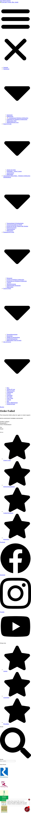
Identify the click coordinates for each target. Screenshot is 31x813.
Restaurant (9, 278)
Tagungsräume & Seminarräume (15, 223)
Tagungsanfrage (11, 229)
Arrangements (10, 173)
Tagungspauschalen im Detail (14, 224)
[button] (15, 34)
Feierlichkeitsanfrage (12, 339)
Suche (1, 726)
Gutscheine (9, 395)
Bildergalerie (10, 174)
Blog (8, 388)
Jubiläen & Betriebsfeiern (13, 337)
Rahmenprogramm (11, 227)
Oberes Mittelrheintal (12, 402)
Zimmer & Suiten (11, 170)
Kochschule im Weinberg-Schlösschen (17, 281)
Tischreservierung (11, 284)
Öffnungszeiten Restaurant (14, 285)
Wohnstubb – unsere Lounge (14, 171)
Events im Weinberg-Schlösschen (15, 279)
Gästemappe (10, 392)
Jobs (8, 401)
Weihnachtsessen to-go (13, 122)
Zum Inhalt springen (5, 0)
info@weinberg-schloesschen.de (12, 429)
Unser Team (10, 398)
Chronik (9, 399)
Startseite (5, 67)
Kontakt (9, 393)
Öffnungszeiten (11, 391)
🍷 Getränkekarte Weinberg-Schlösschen (17, 118)
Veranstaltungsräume (12, 334)
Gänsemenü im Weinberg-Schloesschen (17, 119)
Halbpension (10, 116)
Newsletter (9, 396)
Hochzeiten (10, 336)
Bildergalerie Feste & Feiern (14, 340)
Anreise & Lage (11, 389)
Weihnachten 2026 (11, 121)
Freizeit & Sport (11, 404)
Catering (9, 282)
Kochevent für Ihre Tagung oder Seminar (17, 226)
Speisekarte (10, 115)
